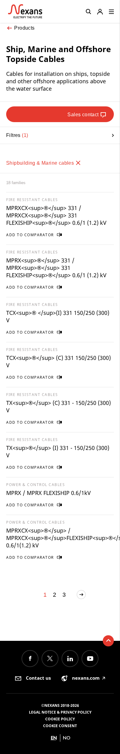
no (66, 738)
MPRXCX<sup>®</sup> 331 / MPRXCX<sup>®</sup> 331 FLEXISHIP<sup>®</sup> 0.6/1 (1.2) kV (56, 215)
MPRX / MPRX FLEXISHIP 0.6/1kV (48, 492)
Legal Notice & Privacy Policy (60, 712)
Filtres (16, 135)
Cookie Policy (60, 719)
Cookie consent (60, 725)
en (54, 738)
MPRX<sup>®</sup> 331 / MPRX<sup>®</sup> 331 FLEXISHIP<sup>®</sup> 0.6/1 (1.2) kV (56, 268)
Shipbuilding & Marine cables (40, 163)
